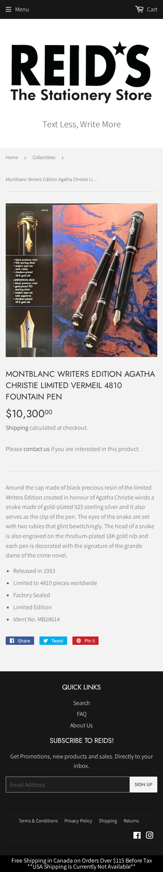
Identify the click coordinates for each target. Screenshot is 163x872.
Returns (131, 820)
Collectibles (44, 157)
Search (81, 703)
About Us (81, 725)
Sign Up (143, 784)
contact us (37, 449)
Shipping (17, 428)
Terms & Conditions (38, 820)
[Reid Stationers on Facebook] (137, 836)
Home (12, 157)
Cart (151, 9)
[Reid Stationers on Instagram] (150, 836)
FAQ (81, 714)
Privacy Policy (78, 820)
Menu (22, 9)
